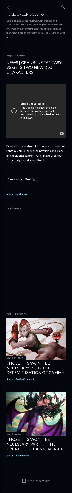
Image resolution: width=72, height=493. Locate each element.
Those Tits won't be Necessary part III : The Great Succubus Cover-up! (35, 444)
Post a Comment (25, 379)
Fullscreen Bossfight (27, 14)
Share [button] (9, 194)
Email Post (21, 194)
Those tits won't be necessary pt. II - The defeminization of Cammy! (36, 368)
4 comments (22, 455)
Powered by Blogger (39, 480)
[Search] (63, 6)
